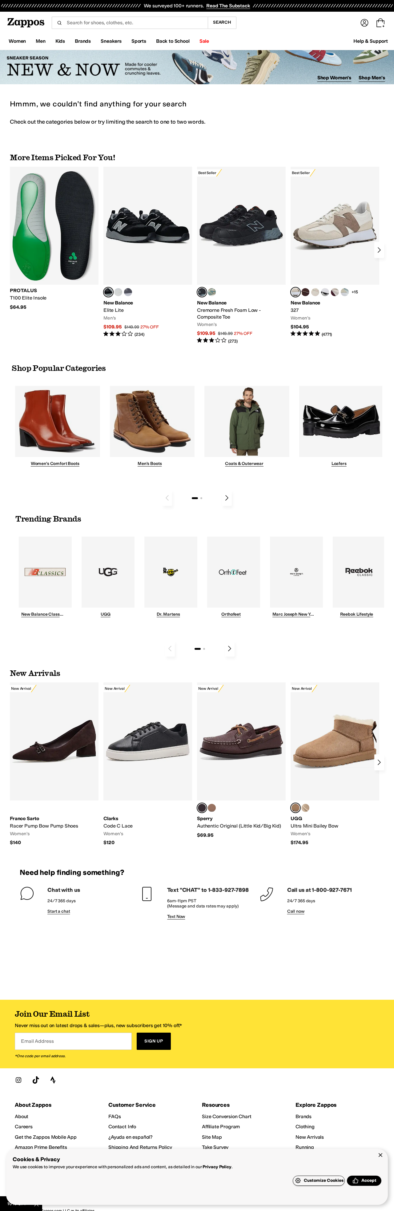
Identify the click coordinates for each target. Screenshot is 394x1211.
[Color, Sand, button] (305, 808)
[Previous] (167, 498)
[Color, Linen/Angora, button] (315, 292)
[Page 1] (195, 498)
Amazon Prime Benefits (41, 1147)
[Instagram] (18, 1080)
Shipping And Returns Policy (140, 1147)
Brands (304, 1116)
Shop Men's (372, 78)
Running (305, 1147)
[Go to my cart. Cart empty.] (380, 23)
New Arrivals (310, 1137)
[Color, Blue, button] (118, 292)
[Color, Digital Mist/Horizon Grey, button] (325, 292)
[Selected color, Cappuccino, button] (202, 808)
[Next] (379, 250)
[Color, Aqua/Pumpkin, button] (212, 292)
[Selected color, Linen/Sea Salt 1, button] (295, 292)
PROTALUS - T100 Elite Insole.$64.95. (54, 238)
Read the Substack (228, 6)
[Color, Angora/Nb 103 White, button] (345, 292)
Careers (24, 1127)
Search (222, 22)
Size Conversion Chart (226, 1116)
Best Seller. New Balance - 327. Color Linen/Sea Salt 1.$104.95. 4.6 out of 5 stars (335, 252)
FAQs (114, 1116)
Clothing (305, 1127)
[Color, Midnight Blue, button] (212, 808)
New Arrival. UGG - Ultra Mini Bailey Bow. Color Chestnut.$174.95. (335, 764)
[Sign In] (364, 23)
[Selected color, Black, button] (108, 292)
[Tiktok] (35, 1080)
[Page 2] (201, 498)
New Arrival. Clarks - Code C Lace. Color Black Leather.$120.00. (147, 764)
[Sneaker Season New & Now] (197, 67)
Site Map (212, 1137)
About (21, 1116)
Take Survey (215, 1147)
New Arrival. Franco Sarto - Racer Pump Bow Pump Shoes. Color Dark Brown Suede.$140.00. (54, 764)
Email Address (37, 1041)
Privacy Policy (217, 1166)
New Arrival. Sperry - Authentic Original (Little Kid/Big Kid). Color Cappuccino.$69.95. (241, 760)
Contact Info (122, 1127)
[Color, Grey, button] (128, 292)
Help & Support (370, 41)
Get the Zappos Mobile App (46, 1137)
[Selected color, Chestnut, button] (295, 808)
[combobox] (130, 23)
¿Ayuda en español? (130, 1137)
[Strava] (53, 1080)
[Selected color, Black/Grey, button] (202, 292)
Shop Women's (334, 78)
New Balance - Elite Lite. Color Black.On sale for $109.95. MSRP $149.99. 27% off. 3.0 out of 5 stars (147, 252)
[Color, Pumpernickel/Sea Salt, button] (305, 292)
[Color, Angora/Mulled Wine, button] (335, 292)
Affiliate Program (221, 1127)
